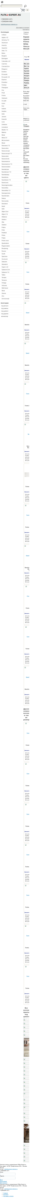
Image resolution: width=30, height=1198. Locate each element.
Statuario (4, 261)
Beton (3, 53)
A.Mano (4, 35)
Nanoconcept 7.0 (7, 153)
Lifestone (4, 124)
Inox (3, 106)
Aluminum (5, 42)
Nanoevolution (6, 166)
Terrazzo (4, 280)
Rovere (4, 251)
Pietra (3, 235)
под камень (4, 308)
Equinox (4, 79)
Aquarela (4, 48)
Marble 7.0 (5, 130)
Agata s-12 (5, 37)
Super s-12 (5, 267)
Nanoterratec (5, 195)
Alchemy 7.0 (5, 40)
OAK (3, 209)
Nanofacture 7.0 (6, 172)
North (3, 206)
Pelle (3, 230)
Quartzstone (5, 243)
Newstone (5, 203)
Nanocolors (5, 148)
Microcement (5, 140)
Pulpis (3, 238)
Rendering (5, 248)
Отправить (26, 126)
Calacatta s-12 (6, 61)
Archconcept (5, 298)
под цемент (4, 311)
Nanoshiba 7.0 (6, 190)
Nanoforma (5, 177)
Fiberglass (5, 87)
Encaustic (5, 74)
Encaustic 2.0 (6, 77)
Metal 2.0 (4, 137)
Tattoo (3, 275)
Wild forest (5, 288)
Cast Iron (4, 64)
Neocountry (5, 201)
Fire (3, 90)
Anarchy (4, 45)
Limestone (5, 127)
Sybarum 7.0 (5, 272)
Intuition (4, 111)
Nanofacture (5, 169)
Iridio (3, 114)
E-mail (25, 104)
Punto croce (5, 240)
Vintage (4, 283)
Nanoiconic (5, 182)
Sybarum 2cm (6, 269)
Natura (4, 198)
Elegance (4, 69)
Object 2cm (5, 211)
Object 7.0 (5, 214)
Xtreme (4, 293)
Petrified (4, 232)
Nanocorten (5, 156)
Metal (3, 135)
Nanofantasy (5, 174)
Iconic (3, 103)
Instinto (4, 108)
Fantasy (4, 85)
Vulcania (4, 285)
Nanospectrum (6, 193)
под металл (4, 306)
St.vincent (5, 259)
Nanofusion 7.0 (6, 180)
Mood (3, 143)
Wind (3, 290)
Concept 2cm (6, 66)
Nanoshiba (5, 188)
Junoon (4, 116)
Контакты (26, 29)
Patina (4, 227)
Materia (4, 132)
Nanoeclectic (5, 158)
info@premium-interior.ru (9, 24)
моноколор (4, 316)
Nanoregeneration (7, 185)
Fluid (3, 93)
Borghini (4, 56)
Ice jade (4, 100)
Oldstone (4, 217)
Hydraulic (4, 98)
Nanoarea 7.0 (6, 145)
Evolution (4, 82)
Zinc (3, 296)
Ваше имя (26, 100)
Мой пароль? (3, 1182)
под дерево (4, 313)
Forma (4, 95)
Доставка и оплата (22, 27)
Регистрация (3, 1181)
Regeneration (6, 246)
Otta (3, 222)
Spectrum (4, 256)
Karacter (4, 119)
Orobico (4, 219)
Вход (1, 1179)
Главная (26, 32)
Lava (3, 122)
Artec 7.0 (4, 50)
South (3, 254)
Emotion (4, 71)
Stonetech (5, 264)
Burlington (5, 58)
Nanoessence (6, 161)
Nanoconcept (6, 151)
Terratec (4, 277)
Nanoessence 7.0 (7, 164)
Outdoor (4, 224)
